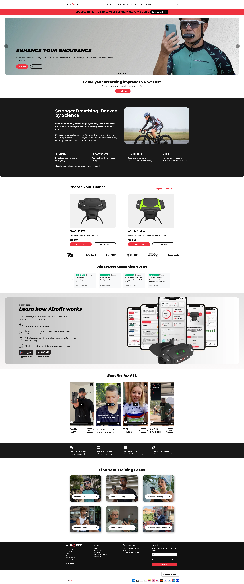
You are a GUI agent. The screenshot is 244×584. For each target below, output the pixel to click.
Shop (90, 430)
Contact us (97, 550)
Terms (163, 560)
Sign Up (164, 564)
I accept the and (165, 560)
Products (109, 4)
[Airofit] (72, 4)
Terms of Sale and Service (131, 552)
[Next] (238, 46)
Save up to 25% (159, 12)
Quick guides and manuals (131, 548)
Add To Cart (80, 244)
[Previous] (6, 46)
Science (134, 4)
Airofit (70, 580)
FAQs (142, 4)
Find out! (122, 91)
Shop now (20, 49)
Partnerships (98, 556)
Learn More (104, 244)
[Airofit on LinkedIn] (73, 564)
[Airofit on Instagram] (71, 564)
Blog (148, 4)
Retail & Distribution (100, 554)
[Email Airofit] (66, 564)
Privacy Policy (127, 550)
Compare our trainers (163, 189)
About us (97, 552)
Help (95, 548)
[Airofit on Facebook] (69, 564)
